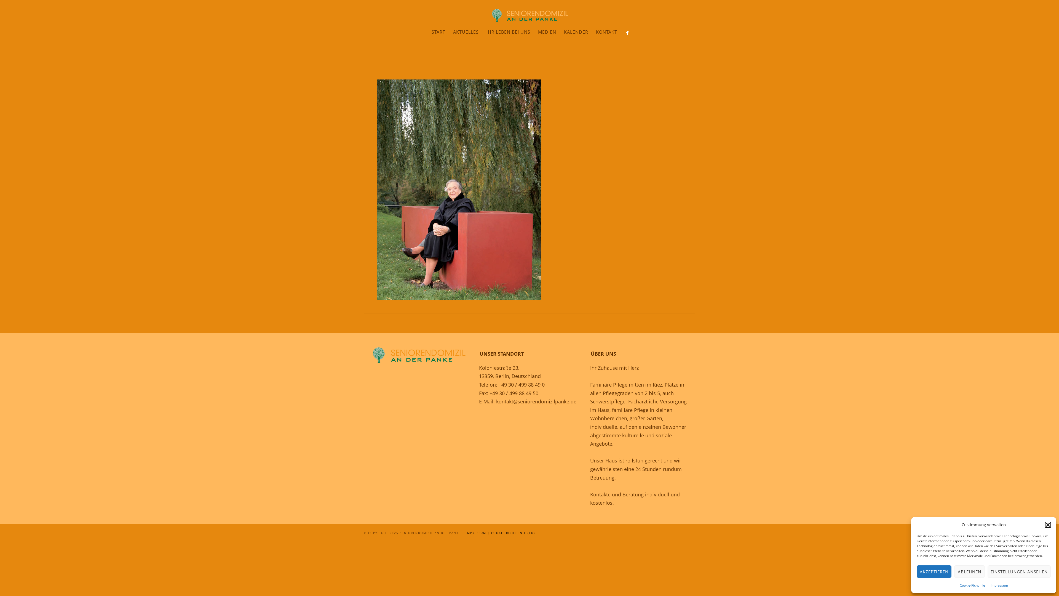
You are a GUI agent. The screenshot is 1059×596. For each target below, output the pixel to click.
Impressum (999, 585)
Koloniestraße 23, (499, 367)
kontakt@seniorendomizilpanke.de (536, 401)
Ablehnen (969, 571)
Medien (547, 32)
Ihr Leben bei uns (508, 32)
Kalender (576, 32)
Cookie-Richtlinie (972, 585)
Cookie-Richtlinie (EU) (513, 533)
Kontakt (606, 32)
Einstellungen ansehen (1019, 571)
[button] (1048, 525)
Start (438, 32)
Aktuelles (466, 32)
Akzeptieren (934, 571)
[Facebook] (627, 33)
